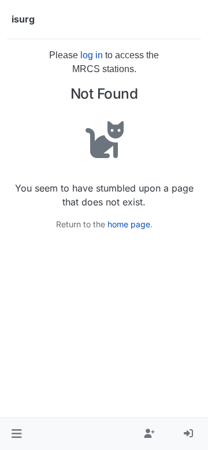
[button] (16, 433)
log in (91, 55)
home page (128, 224)
